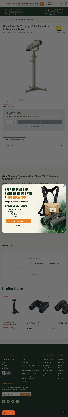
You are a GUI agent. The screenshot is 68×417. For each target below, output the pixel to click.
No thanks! (18, 225)
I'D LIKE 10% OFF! (18, 221)
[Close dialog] (64, 186)
